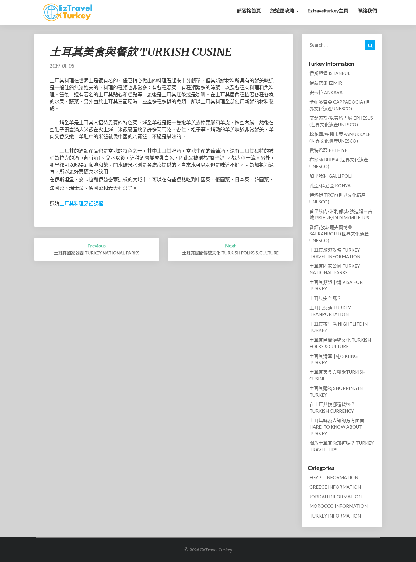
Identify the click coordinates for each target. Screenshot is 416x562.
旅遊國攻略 (282, 10)
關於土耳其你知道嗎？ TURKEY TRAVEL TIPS (341, 446)
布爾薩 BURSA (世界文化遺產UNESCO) (338, 163)
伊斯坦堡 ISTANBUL (329, 73)
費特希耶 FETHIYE (328, 150)
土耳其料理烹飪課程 (81, 203)
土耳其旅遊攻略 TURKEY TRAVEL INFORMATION (334, 253)
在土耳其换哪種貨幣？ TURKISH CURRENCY (332, 407)
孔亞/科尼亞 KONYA (330, 185)
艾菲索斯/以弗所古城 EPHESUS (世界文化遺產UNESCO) (341, 121)
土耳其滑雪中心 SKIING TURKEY (333, 359)
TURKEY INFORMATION (335, 515)
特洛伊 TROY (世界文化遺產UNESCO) (337, 198)
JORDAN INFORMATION (335, 496)
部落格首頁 (249, 10)
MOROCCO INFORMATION (338, 506)
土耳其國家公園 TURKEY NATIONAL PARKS (334, 269)
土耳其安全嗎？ (325, 298)
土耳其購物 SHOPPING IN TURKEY (336, 391)
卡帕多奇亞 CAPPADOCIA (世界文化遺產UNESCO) (339, 105)
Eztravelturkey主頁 (328, 10)
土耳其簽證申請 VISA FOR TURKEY (336, 285)
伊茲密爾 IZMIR (325, 83)
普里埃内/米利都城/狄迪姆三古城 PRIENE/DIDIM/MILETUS (340, 214)
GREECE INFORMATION (335, 487)
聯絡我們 (367, 10)
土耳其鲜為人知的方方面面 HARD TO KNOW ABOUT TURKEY (336, 427)
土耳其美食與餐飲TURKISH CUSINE (337, 375)
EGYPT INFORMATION (333, 477)
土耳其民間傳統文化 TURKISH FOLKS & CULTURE (340, 343)
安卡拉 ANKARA (326, 92)
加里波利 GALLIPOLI (330, 175)
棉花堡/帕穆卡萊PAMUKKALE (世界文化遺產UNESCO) (340, 137)
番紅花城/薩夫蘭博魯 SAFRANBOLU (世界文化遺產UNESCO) (339, 233)
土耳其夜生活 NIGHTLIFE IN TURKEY (338, 327)
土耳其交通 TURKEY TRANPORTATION (330, 311)
